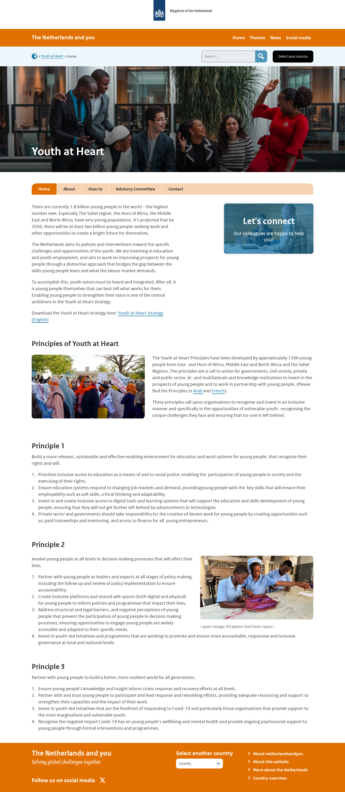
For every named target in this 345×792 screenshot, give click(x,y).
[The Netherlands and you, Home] (36, 56)
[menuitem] (238, 38)
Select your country (293, 56)
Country (185, 763)
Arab (198, 391)
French (218, 391)
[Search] (261, 56)
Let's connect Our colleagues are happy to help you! (268, 229)
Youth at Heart (52, 56)
